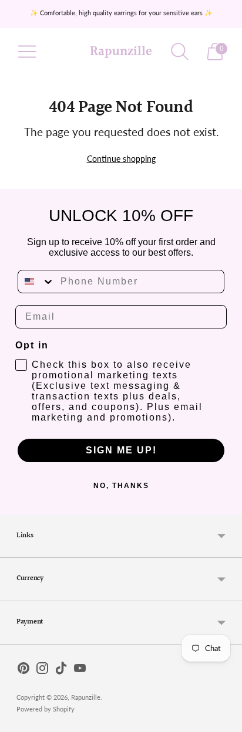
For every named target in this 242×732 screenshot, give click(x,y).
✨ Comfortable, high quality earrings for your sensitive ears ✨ (121, 12)
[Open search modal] (179, 51)
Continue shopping (121, 159)
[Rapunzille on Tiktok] (61, 670)
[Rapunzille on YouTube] (80, 670)
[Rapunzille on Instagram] (42, 670)
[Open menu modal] (27, 51)
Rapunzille (85, 697)
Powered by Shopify (45, 709)
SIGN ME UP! (121, 450)
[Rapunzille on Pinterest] (23, 670)
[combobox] (36, 281)
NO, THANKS (121, 486)
